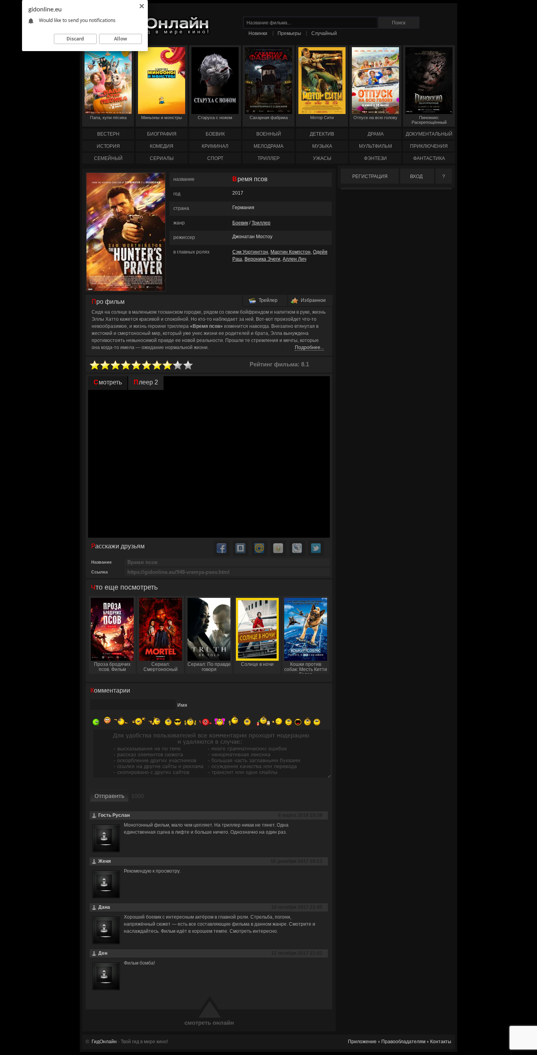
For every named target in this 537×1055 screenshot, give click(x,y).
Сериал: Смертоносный (160, 667)
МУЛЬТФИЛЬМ (375, 146)
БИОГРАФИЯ (162, 134)
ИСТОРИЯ (108, 146)
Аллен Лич (294, 259)
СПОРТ (215, 158)
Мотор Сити (322, 117)
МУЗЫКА (322, 146)
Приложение (362, 1041)
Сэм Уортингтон (250, 252)
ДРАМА (376, 134)
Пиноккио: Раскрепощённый (429, 120)
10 (188, 365)
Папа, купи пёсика (108, 117)
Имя (182, 705)
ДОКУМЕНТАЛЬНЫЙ (429, 134)
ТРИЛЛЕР (268, 158)
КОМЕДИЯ (161, 146)
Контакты (440, 1041)
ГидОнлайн (104, 1041)
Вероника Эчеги (262, 259)
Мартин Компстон (290, 252)
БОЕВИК (215, 134)
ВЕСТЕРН (108, 134)
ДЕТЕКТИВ (322, 134)
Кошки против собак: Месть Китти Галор (305, 668)
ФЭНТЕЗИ (375, 158)
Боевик (240, 223)
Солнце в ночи (257, 664)
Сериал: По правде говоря (209, 667)
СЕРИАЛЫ (162, 158)
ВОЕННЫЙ (268, 134)
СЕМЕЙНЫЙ (108, 158)
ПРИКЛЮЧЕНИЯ (429, 146)
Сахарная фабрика (269, 117)
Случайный (324, 33)
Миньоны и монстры (161, 117)
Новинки (257, 33)
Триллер (261, 223)
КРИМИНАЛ (215, 146)
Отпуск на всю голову (375, 117)
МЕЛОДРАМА (268, 146)
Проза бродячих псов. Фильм (112, 667)
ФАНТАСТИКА (429, 158)
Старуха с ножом (215, 117)
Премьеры (289, 33)
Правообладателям (403, 1041)
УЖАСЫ (322, 158)
